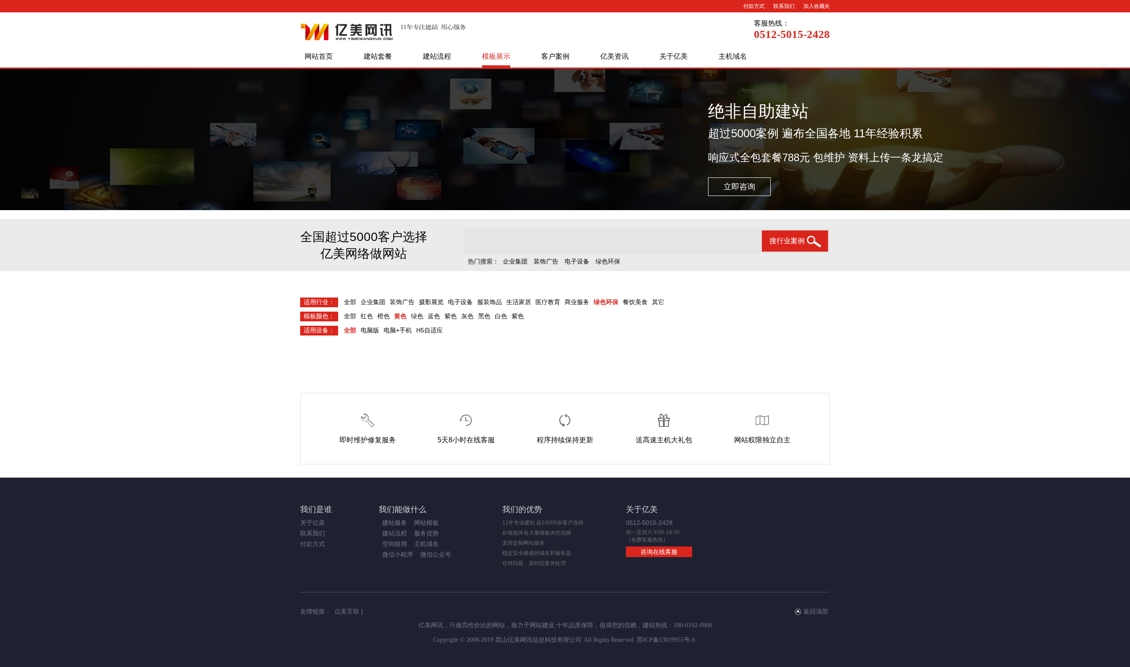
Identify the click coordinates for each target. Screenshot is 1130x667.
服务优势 (426, 533)
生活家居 (518, 301)
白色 (501, 316)
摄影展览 (431, 301)
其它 (658, 301)
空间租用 (394, 543)
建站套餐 (378, 56)
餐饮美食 (635, 301)
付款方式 (754, 6)
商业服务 (577, 301)
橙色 (383, 316)
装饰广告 (546, 261)
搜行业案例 (787, 241)
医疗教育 (547, 301)
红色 (367, 316)
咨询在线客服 (659, 551)
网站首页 (319, 56)
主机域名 (733, 56)
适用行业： (319, 301)
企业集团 (515, 261)
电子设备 (577, 261)
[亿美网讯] (383, 42)
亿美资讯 (614, 56)
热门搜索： (483, 261)
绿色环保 (607, 261)
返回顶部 (815, 611)
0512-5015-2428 (792, 34)
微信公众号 (435, 554)
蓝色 (434, 316)
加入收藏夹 (816, 6)
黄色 (400, 316)
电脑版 (370, 330)
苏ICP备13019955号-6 (666, 640)
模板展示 (496, 56)
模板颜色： (319, 316)
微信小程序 (397, 554)
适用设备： (319, 330)
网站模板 (426, 522)
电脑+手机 (398, 330)
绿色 (417, 316)
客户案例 (555, 56)
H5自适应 (429, 330)
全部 (350, 301)
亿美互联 (347, 611)
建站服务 (394, 522)
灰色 (467, 316)
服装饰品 (489, 301)
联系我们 (784, 6)
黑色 (484, 316)
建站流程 (437, 56)
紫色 (450, 316)
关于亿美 (673, 56)
